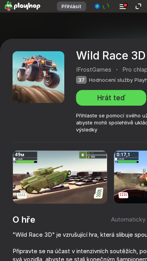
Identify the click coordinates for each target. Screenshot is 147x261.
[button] (102, 6)
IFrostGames (93, 69)
